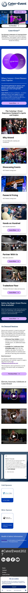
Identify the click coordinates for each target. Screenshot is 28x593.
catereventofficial (8, 559)
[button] (11, 12)
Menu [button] (5, 12)
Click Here (4, 540)
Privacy (4, 572)
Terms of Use (6, 574)
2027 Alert (18, 12)
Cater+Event (3, 559)
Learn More (12, 103)
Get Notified (13, 26)
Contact (4, 570)
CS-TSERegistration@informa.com (9, 362)
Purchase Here (12, 374)
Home (4, 568)
